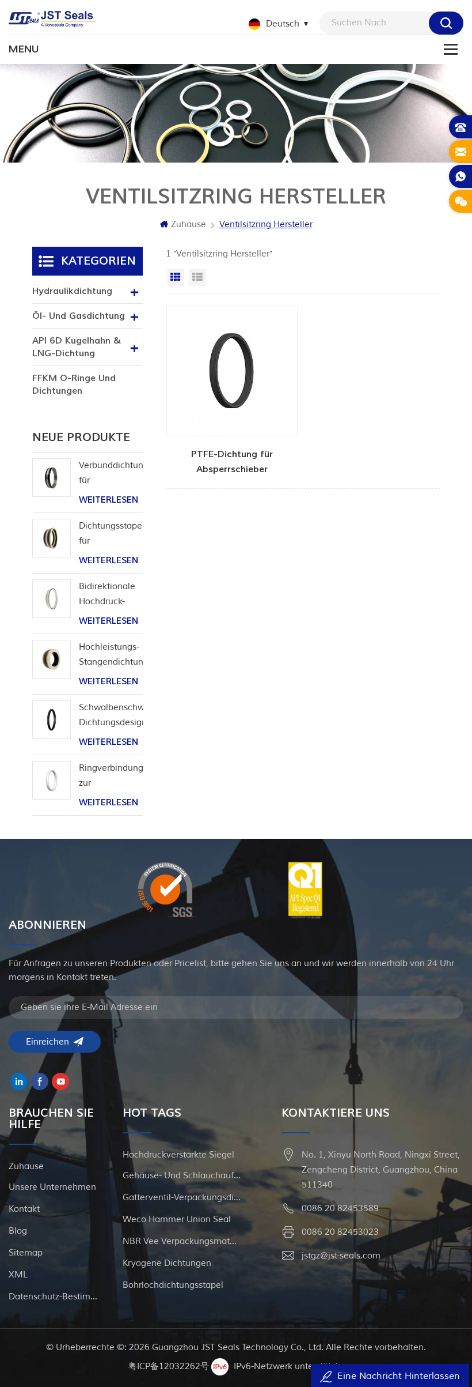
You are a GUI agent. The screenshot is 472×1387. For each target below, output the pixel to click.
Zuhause (188, 224)
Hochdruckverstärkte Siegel (178, 1154)
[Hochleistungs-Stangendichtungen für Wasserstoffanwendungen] (51, 659)
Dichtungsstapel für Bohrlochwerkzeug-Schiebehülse (111, 535)
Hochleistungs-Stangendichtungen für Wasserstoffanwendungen (111, 656)
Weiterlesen (108, 500)
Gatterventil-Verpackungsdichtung (182, 1197)
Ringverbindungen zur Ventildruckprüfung (111, 777)
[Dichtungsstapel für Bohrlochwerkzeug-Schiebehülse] (51, 538)
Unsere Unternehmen (52, 1187)
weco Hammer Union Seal (177, 1219)
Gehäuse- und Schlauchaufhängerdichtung (182, 1175)
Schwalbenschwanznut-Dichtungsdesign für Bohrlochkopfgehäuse (111, 716)
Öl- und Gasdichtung (78, 316)
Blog (18, 1231)
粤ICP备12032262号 (168, 1366)
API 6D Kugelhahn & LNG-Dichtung (76, 347)
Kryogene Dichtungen (167, 1263)
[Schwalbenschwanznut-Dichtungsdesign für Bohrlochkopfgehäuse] (51, 719)
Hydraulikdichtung (72, 291)
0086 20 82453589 (340, 1208)
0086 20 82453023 (340, 1232)
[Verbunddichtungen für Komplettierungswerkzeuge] (51, 477)
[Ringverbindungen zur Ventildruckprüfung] (51, 780)
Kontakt (24, 1209)
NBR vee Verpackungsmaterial (182, 1241)
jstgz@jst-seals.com (341, 1255)
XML (18, 1274)
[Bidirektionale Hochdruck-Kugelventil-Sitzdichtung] (51, 598)
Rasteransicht (175, 277)
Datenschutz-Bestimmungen (56, 1296)
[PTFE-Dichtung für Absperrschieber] (232, 391)
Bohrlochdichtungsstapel (173, 1285)
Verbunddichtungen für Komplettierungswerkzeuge (111, 474)
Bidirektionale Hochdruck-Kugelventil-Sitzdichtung (107, 595)
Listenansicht (197, 277)
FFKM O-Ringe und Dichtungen (74, 384)
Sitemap (26, 1252)
